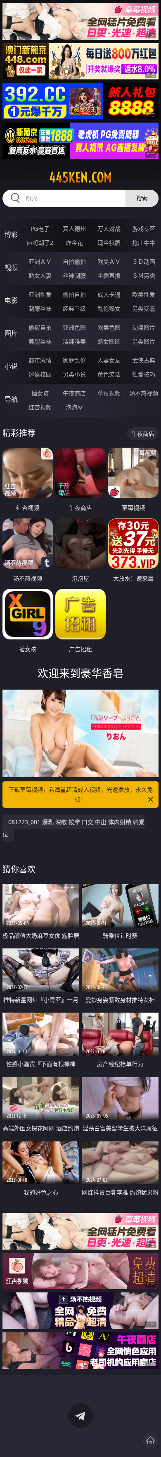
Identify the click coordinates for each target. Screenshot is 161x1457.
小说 (11, 366)
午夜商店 (74, 393)
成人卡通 (109, 294)
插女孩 (40, 393)
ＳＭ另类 (143, 275)
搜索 (142, 198)
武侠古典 (143, 360)
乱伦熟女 (109, 308)
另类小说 (74, 374)
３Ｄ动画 (143, 261)
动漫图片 (143, 327)
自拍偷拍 (74, 261)
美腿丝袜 (40, 341)
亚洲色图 (74, 327)
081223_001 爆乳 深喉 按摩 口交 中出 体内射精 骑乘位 (73, 828)
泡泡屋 (74, 407)
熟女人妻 (40, 275)
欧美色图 (109, 327)
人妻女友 (109, 360)
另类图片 (143, 341)
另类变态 (143, 308)
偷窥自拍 (40, 327)
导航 (11, 399)
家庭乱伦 (74, 360)
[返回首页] (150, 1440)
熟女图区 (109, 341)
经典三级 (74, 308)
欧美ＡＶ (109, 261)
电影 (11, 300)
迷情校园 (40, 374)
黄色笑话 (109, 374)
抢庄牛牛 (143, 242)
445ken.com (80, 177)
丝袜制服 (74, 275)
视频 (11, 267)
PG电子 (40, 228)
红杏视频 (40, 407)
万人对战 (109, 228)
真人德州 (74, 228)
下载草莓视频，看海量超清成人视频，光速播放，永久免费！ (80, 794)
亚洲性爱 (40, 294)
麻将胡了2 (40, 242)
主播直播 (109, 275)
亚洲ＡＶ (40, 261)
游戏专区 (143, 228)
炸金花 (74, 242)
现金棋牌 (109, 242)
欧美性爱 (143, 294)
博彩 (11, 234)
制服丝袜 (40, 308)
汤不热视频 (143, 393)
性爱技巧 (143, 374)
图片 (11, 333)
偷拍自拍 (74, 294)
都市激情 (40, 360)
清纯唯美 (74, 341)
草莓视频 (109, 393)
